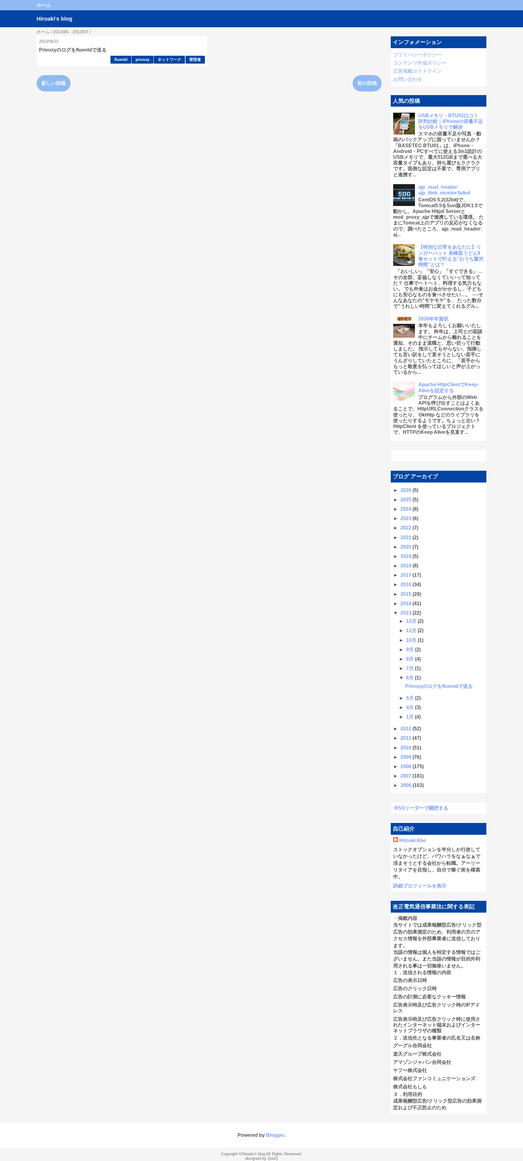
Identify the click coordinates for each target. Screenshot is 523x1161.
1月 (410, 716)
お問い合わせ (407, 79)
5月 (410, 698)
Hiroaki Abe (412, 840)
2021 (406, 537)
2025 (406, 499)
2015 (406, 594)
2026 (406, 490)
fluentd (120, 59)
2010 (406, 747)
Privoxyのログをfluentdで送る (73, 49)
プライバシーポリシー (417, 54)
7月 (410, 668)
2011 (406, 738)
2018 (406, 565)
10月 (412, 640)
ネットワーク (169, 59)
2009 (406, 757)
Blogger (275, 1135)
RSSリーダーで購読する (421, 808)
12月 (412, 621)
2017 (406, 575)
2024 (406, 509)
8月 (410, 659)
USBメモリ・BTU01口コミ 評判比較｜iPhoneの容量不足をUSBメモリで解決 (450, 121)
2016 (406, 584)
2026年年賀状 (433, 318)
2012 (406, 728)
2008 (406, 766)
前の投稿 (367, 83)
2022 (406, 527)
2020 (406, 546)
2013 (406, 612)
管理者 (195, 59)
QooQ (273, 1158)
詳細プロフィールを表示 (419, 885)
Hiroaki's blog (54, 19)
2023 (406, 518)
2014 (406, 603)
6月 (410, 677)
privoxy (143, 59)
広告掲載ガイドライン (417, 71)
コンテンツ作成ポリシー (419, 62)
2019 (406, 556)
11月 (412, 630)
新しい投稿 (53, 83)
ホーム (44, 5)
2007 (406, 775)
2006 (406, 785)
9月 (410, 649)
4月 (410, 707)
